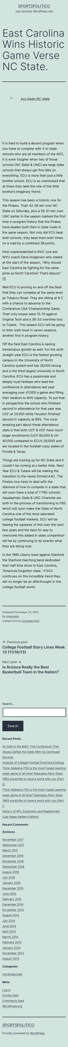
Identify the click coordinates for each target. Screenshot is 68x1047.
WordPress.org (12, 1006)
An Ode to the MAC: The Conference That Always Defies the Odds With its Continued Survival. (31, 752)
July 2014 (8, 920)
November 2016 (13, 861)
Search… (8, 703)
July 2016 (8, 877)
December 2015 (12, 888)
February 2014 (12, 942)
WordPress (37, 1033)
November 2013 (13, 953)
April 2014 (9, 931)
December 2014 (13, 904)
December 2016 (12, 855)
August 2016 (10, 872)
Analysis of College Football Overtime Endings (33, 762)
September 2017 (13, 845)
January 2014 (11, 947)
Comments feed (13, 1000)
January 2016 (11, 882)
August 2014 (10, 915)
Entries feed (10, 995)
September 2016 (13, 866)
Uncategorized (30, 620)
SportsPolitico (34, 6)
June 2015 (9, 893)
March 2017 (10, 850)
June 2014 (9, 926)
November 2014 (13, 909)
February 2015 (12, 899)
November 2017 (13, 839)
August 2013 (10, 958)
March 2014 (10, 937)
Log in (6, 990)
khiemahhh (12, 616)
